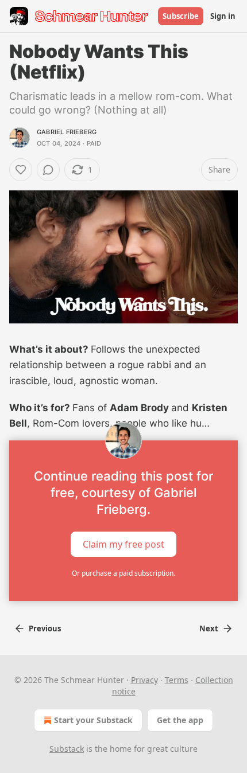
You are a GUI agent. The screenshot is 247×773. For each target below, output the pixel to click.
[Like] (20, 169)
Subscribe (181, 16)
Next (208, 628)
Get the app (180, 720)
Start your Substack (93, 720)
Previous (45, 628)
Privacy (144, 679)
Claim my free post (123, 544)
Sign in (223, 16)
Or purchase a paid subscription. (123, 573)
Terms (176, 679)
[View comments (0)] (48, 169)
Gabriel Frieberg (67, 132)
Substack (66, 748)
